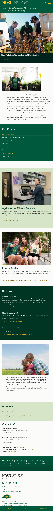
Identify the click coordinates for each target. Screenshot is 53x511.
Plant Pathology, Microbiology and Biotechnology (23, 461)
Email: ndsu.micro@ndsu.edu (8, 463)
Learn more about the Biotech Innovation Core (16, 334)
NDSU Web (5, 505)
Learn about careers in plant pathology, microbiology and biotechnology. (23, 280)
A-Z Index (4, 486)
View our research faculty (10, 307)
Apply (9, 508)
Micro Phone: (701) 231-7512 (38, 463)
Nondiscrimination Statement (20, 503)
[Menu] (5, 8)
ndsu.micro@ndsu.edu (12, 451)
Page (5, 466)
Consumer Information (8, 491)
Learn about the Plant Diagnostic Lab (13, 321)
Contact (17, 486)
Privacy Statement (7, 503)
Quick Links (18, 491)
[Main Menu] (49, 2)
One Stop (17, 489)
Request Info (43, 508)
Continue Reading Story (9, 220)
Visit (26, 508)
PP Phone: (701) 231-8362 (24, 463)
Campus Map (5, 489)
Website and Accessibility (18, 505)
